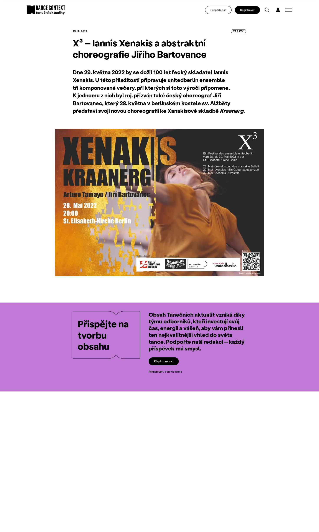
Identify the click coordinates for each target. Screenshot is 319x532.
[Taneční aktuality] (46, 10)
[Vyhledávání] (267, 10)
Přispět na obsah (163, 361)
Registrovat (247, 9)
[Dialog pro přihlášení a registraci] (278, 10)
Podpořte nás (218, 9)
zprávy (238, 31)
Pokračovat (156, 371)
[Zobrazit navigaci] (288, 10)
